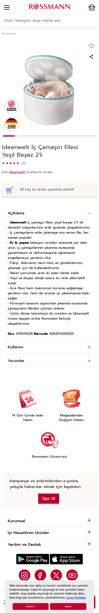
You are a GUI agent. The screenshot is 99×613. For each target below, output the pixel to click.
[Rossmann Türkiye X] (56, 575)
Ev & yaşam (19, 242)
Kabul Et (30, 606)
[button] (91, 7)
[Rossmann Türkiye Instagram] (24, 575)
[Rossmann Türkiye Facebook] (40, 575)
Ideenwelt (17, 172)
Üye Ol (48, 498)
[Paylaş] (91, 56)
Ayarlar (68, 606)
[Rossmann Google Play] (33, 559)
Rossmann (9, 33)
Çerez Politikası (76, 598)
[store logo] (49, 6)
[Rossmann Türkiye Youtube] (72, 575)
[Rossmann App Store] (66, 559)
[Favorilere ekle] (91, 46)
